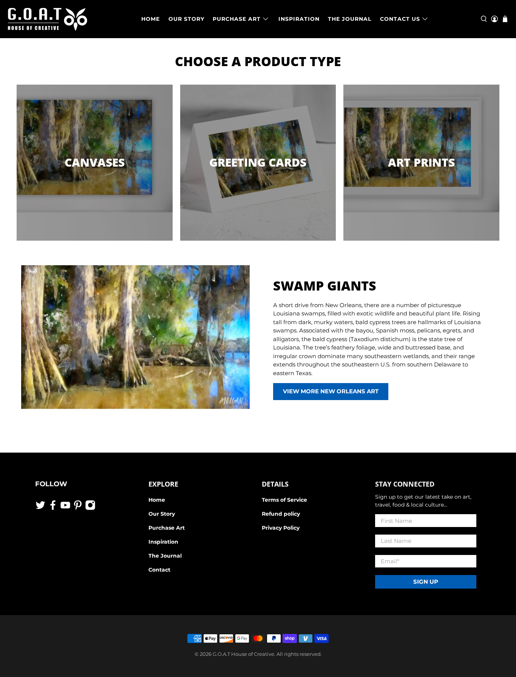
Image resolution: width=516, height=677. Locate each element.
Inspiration (163, 541)
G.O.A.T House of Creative (243, 654)
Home (156, 499)
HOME (150, 18)
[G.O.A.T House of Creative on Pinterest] (78, 508)
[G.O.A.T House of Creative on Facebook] (53, 508)
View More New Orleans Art (331, 391)
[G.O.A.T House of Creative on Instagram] (90, 508)
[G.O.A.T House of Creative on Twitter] (40, 508)
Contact (159, 569)
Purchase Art (166, 527)
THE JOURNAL (349, 18)
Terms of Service (284, 499)
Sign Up (425, 581)
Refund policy (281, 513)
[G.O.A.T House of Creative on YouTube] (65, 508)
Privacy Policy (281, 527)
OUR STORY (186, 18)
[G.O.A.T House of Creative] (47, 19)
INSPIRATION (299, 18)
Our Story (161, 513)
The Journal (165, 555)
